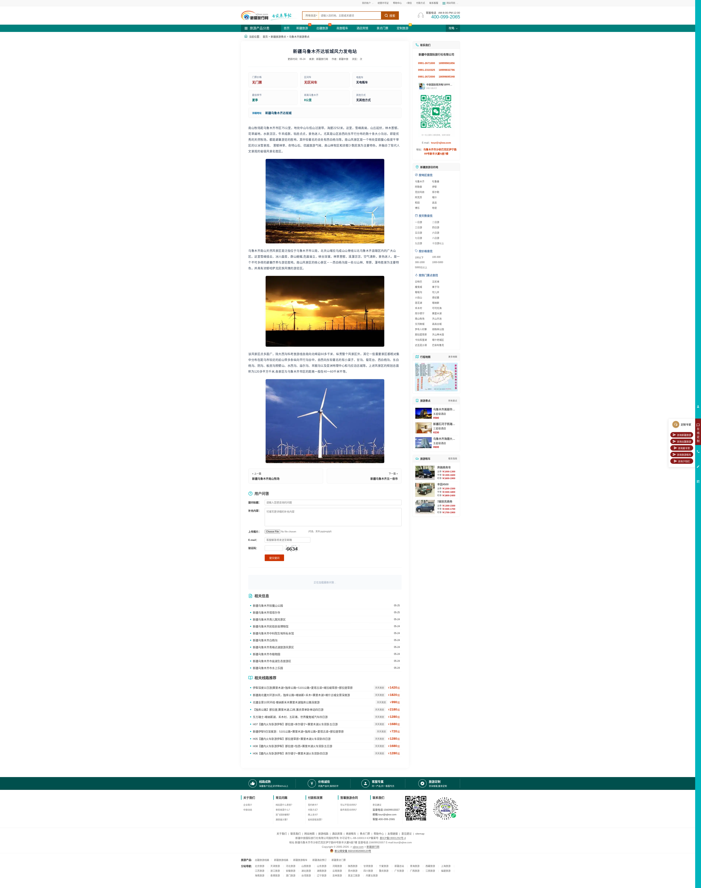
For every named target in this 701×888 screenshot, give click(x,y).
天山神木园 (438, 334)
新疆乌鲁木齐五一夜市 (384, 478)
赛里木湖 (437, 313)
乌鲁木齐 (419, 181)
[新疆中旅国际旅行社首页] (270, 15)
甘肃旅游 (368, 866)
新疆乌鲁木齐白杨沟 (265, 640)
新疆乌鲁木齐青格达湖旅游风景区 (273, 647)
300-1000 (420, 262)
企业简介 (247, 805)
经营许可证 (383, 3)
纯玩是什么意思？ (284, 805)
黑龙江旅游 (354, 875)
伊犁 (434, 186)
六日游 (435, 232)
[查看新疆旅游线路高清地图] (436, 377)
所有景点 (452, 401)
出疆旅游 (322, 28)
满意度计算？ (282, 819)
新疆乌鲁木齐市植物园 (266, 654)
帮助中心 (397, 3)
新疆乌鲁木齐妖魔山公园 (268, 605)
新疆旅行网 (373, 846)
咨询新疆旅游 (684, 435)
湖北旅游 (306, 870)
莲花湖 (418, 302)
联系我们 (295, 833)
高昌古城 (437, 324)
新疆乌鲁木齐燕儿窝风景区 (269, 619)
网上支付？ (313, 815)
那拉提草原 (421, 334)
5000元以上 (421, 267)
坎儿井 (435, 292)
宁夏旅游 (383, 866)
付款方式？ (313, 810)
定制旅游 (402, 28)
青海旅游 (415, 866)
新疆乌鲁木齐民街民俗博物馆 (270, 626)
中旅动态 (247, 810)
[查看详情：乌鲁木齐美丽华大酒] (423, 413)
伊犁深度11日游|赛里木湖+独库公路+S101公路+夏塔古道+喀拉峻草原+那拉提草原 (303, 687)
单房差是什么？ (283, 810)
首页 (287, 28)
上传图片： (254, 531)
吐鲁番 (435, 181)
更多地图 (452, 357)
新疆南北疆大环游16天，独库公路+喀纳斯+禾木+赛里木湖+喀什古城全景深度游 (301, 695)
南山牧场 (419, 318)
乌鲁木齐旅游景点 (299, 36)
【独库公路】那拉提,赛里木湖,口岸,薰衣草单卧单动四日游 (288, 709)
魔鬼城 (418, 287)
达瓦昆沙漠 (421, 345)
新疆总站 (399, 866)
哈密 (434, 208)
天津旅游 (275, 866)
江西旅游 (430, 870)
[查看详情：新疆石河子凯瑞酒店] (423, 428)
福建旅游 (446, 870)
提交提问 (274, 557)
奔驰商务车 (444, 467)
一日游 (418, 222)
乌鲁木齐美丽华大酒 (445, 409)
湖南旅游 (321, 870)
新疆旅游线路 (281, 860)
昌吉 (434, 202)
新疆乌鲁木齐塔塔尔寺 (266, 612)
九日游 (418, 243)
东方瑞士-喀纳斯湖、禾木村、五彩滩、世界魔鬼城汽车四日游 (290, 717)
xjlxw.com (358, 846)
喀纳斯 (435, 302)
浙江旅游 (275, 870)
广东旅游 (399, 870)
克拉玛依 (419, 192)
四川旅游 (368, 870)
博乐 (417, 208)
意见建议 (377, 805)
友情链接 (393, 833)
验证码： (253, 548)
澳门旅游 (290, 875)
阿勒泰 (418, 186)
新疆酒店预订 (319, 860)
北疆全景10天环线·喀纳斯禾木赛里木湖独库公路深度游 (286, 702)
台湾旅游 (306, 875)
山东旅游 (321, 866)
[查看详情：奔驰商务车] (425, 472)
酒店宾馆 (362, 28)
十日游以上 (438, 243)
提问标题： (254, 502)
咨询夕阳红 (684, 461)
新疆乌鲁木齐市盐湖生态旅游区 (272, 661)
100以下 (419, 257)
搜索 (392, 15)
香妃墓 (435, 297)
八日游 (435, 238)
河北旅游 (290, 866)
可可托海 (437, 308)
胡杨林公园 (438, 329)
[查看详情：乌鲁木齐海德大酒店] (423, 442)
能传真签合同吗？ (349, 810)
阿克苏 (418, 197)
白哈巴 (418, 281)
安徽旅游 (290, 870)
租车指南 (452, 458)
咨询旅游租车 (684, 454)
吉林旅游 (337, 875)
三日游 (418, 227)
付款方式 (420, 3)
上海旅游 (446, 866)
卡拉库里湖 (421, 339)
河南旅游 (337, 866)
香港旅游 (275, 875)
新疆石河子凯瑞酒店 (445, 423)
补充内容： (254, 510)
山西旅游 (306, 866)
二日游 (435, 222)
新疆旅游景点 (278, 36)
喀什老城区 (438, 339)
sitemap (419, 833)
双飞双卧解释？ (283, 815)
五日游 (418, 232)
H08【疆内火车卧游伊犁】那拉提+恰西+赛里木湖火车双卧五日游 (292, 746)
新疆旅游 (302, 28)
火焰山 (418, 297)
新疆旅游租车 (300, 860)
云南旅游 (337, 870)
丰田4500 (443, 484)
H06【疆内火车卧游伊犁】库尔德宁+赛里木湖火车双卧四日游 (290, 753)
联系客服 (433, 3)
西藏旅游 (430, 866)
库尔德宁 (419, 313)
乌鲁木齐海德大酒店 (445, 438)
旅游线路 (323, 833)
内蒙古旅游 (372, 875)
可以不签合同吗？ (349, 805)
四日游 (435, 227)
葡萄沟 (418, 292)
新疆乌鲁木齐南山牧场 (265, 478)
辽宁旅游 (321, 875)
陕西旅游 (352, 866)
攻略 (452, 28)
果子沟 (435, 287)
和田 (417, 202)
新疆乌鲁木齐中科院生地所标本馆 (273, 633)
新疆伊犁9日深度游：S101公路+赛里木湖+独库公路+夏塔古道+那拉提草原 (298, 731)
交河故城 (419, 324)
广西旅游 (415, 870)
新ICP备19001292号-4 (393, 838)
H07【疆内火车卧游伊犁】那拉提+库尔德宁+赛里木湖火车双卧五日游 (295, 724)
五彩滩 (435, 281)
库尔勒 (435, 192)
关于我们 (282, 833)
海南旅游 (259, 875)
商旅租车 (342, 28)
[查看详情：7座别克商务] (425, 507)
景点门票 (382, 28)
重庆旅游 (383, 870)
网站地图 (309, 833)
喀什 (434, 197)
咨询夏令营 (684, 448)
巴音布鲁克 (438, 345)
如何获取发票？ (315, 819)
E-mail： (253, 539)
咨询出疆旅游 (684, 441)
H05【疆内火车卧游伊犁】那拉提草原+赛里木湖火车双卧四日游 (292, 738)
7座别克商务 (444, 501)
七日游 (418, 238)
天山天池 (437, 318)
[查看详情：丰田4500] (425, 489)
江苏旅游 (259, 870)
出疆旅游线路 (262, 860)
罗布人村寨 (421, 329)
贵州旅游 (352, 870)
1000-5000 (437, 262)
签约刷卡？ (313, 805)
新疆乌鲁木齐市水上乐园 (268, 668)
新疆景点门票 (339, 860)
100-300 (436, 257)
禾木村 (418, 308)
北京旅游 (259, 866)
